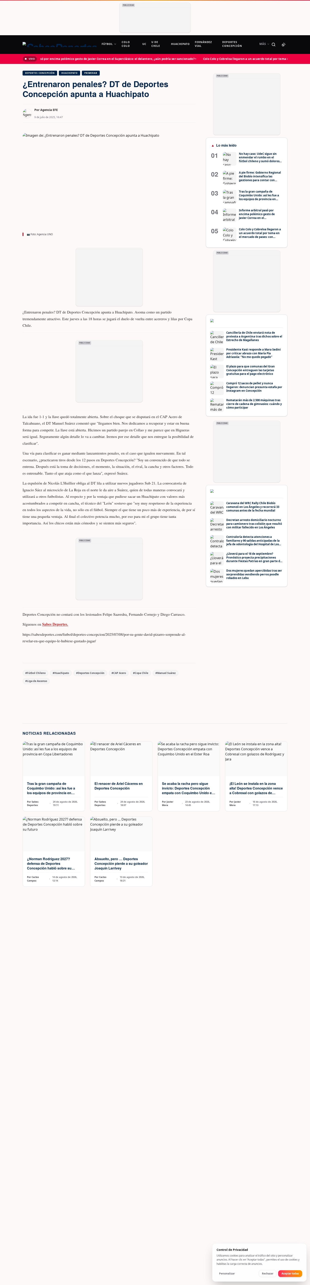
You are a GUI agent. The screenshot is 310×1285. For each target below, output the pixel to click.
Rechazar (267, 1273)
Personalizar (227, 1273)
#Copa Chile (140, 673)
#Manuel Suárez (165, 673)
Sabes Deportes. (55, 624)
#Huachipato (61, 673)
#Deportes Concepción (90, 673)
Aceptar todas (290, 1273)
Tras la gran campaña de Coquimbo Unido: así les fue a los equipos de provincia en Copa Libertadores (51, 790)
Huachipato (69, 73)
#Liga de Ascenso (36, 681)
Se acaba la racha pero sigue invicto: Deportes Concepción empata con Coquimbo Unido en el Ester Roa (188, 790)
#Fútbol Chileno (35, 673)
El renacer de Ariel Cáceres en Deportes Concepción (118, 786)
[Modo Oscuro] (283, 44)
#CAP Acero (119, 673)
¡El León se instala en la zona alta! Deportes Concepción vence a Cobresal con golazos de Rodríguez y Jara (256, 790)
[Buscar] (273, 44)
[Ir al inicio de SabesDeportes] (60, 44)
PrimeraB (90, 73)
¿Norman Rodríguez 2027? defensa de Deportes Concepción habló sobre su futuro (49, 865)
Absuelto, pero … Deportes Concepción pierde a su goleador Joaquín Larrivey (121, 863)
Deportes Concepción (40, 73)
